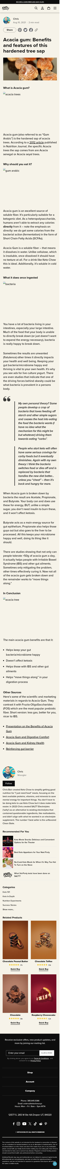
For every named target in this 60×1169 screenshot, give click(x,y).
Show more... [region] (8, 917)
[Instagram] (17, 1132)
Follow (8, 790)
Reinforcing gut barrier (19, 756)
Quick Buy (14, 978)
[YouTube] (23, 1132)
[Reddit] (39, 1132)
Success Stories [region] (9, 912)
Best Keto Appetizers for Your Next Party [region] (31, 859)
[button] (53, 1164)
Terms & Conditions (40, 1067)
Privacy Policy (34, 1069)
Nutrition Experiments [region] (11, 908)
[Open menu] (53, 8)
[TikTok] (34, 1132)
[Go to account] (42, 8)
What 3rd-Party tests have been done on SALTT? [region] (32, 882)
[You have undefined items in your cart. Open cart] (46, 8)
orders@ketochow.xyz (31, 1112)
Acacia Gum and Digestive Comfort (27, 744)
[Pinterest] (45, 1132)
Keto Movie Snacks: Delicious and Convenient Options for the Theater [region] (34, 848)
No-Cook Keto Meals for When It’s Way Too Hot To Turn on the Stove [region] (33, 871)
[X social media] (29, 1132)
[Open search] (36, 8)
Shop (29, 1081)
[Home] (5, 8)
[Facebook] (13, 1132)
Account (29, 1090)
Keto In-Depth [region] (8, 904)
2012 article (36, 141)
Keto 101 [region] (5, 899)
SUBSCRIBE (45, 1061)
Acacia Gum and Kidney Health (25, 750)
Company (29, 1099)
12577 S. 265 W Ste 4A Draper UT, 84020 (29, 1123)
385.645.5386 (32, 1109)
